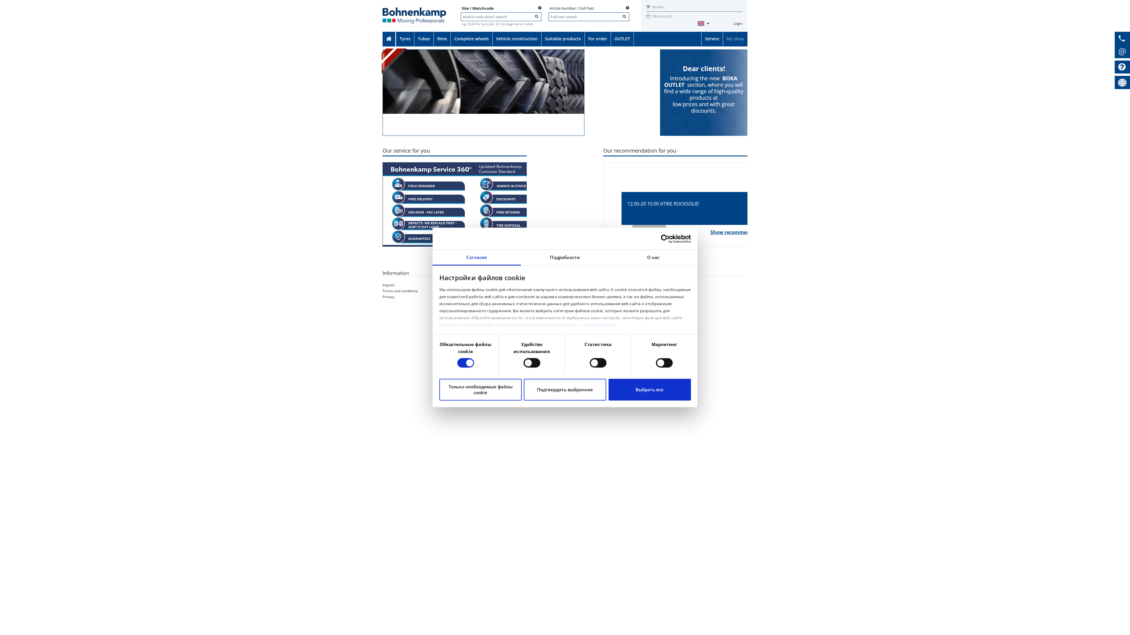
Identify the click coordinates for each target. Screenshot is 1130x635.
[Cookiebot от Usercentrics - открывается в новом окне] (665, 238)
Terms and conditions (400, 290)
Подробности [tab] (565, 257)
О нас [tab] (653, 257)
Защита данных (600, 324)
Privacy (388, 296)
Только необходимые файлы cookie (480, 389)
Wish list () (662, 16)
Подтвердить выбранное (565, 389)
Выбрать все (650, 389)
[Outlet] (703, 51)
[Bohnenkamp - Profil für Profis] (414, 10)
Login (738, 23)
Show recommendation (738, 232)
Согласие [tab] (476, 257)
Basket (658, 6)
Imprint (388, 285)
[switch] (532, 363)
